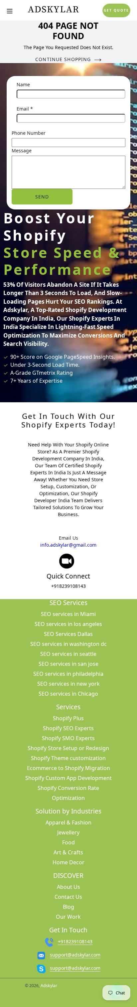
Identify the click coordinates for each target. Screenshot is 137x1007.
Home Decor (68, 862)
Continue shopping (63, 59)
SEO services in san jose (68, 663)
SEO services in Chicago (68, 693)
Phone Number (29, 133)
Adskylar (49, 985)
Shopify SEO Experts (68, 728)
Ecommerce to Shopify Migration (68, 768)
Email (25, 109)
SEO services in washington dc (68, 644)
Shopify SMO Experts (68, 738)
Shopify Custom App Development (68, 778)
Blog (68, 906)
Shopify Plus (68, 718)
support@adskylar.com (75, 955)
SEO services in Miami (68, 614)
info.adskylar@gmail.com (68, 545)
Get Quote (116, 10)
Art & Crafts (68, 852)
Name (23, 84)
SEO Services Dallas (68, 634)
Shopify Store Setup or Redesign (68, 748)
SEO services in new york (68, 683)
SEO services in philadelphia (68, 673)
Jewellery (68, 832)
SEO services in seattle (68, 654)
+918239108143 (68, 586)
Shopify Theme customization (68, 758)
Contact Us (68, 896)
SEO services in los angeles (68, 624)
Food (68, 842)
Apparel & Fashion (68, 822)
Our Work (68, 916)
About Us (68, 887)
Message (22, 150)
